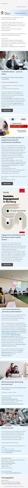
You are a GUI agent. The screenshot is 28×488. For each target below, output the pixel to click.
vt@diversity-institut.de (6, 355)
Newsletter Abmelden (8, 486)
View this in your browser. (22, 6)
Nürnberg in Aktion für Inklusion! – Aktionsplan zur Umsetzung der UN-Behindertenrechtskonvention (13, 331)
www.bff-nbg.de (9, 452)
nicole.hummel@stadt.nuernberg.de (13, 450)
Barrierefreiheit (17, 483)
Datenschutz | (10, 483)
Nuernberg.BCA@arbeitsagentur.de (9, 399)
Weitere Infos (7, 110)
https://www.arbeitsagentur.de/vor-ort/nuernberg (12, 403)
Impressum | (4, 483)
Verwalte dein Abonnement (18, 486)
